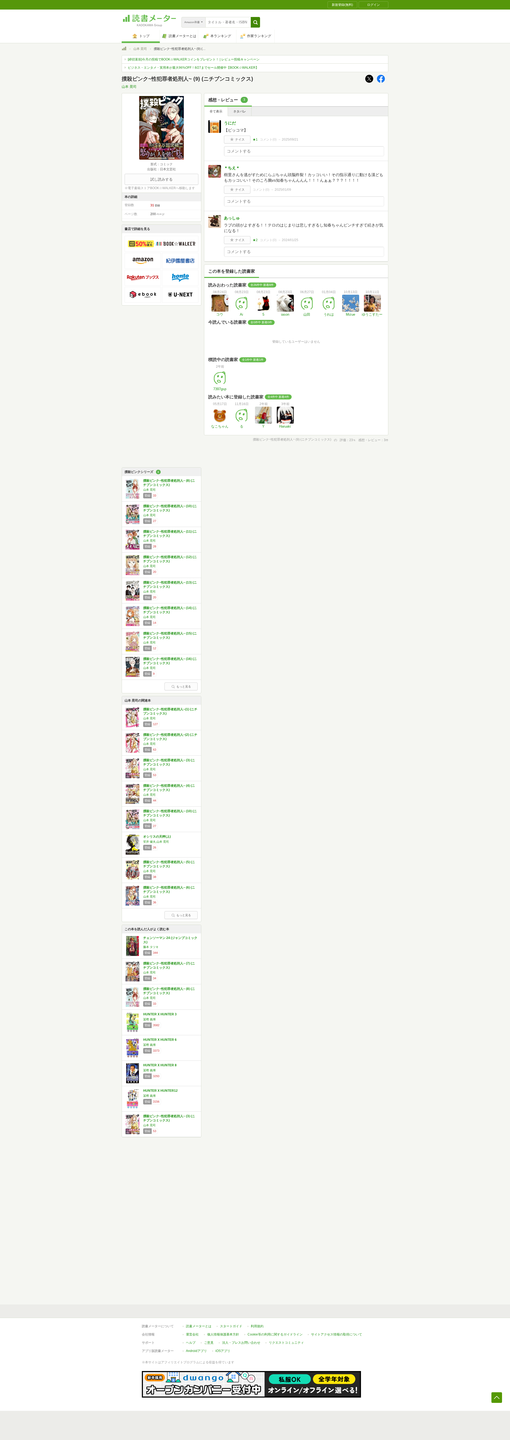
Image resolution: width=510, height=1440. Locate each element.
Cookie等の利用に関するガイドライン (275, 1334)
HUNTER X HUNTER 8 (160, 1065)
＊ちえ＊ (232, 168)
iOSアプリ (222, 1350)
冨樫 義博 (149, 1019)
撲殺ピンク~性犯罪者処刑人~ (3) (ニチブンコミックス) (169, 762)
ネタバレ (239, 111)
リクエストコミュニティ (286, 1342)
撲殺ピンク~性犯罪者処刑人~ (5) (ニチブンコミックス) (169, 864)
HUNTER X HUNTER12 (160, 1091)
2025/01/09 (283, 189)
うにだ (230, 123)
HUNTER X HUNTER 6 (160, 1040)
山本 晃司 (140, 49)
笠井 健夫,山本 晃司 (156, 841)
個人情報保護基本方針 (223, 1334)
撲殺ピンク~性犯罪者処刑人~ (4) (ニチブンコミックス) (169, 788)
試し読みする (161, 179)
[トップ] (124, 49)
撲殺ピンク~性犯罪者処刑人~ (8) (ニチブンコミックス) (169, 483)
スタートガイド (231, 1326)
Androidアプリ (196, 1350)
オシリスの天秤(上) (157, 836)
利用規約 (257, 1326)
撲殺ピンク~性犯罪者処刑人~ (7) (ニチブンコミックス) (169, 965)
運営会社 (192, 1334)
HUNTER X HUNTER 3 (160, 1014)
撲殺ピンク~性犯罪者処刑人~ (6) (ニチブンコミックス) (169, 890)
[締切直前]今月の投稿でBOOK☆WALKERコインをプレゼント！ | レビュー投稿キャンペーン (194, 59)
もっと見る (183, 686)
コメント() (268, 139)
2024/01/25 (290, 240)
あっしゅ (232, 218)
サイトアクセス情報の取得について (336, 1334)
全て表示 (216, 111)
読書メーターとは (198, 1326)
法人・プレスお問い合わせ (241, 1342)
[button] (255, 22)
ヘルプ (191, 1342)
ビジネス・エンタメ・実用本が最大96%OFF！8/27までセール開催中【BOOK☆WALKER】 (193, 67)
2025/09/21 (290, 139)
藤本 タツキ (151, 947)
